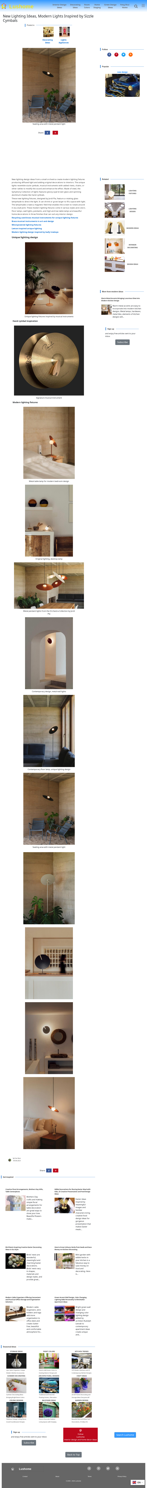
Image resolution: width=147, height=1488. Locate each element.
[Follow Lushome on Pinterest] (116, 55)
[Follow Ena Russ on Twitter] (124, 55)
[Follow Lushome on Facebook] (109, 55)
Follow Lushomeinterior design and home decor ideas (80, 1437)
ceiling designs (16, 1400)
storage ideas (16, 1351)
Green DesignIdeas (110, 6)
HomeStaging (97, 6)
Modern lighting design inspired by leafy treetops (35, 232)
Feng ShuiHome (124, 6)
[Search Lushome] (135, 5)
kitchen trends (82, 1351)
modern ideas (132, 228)
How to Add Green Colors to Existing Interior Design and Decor (48, 1373)
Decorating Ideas (47, 40)
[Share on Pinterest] (55, 133)
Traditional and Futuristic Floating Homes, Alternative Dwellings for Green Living (48, 1397)
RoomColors (87, 6)
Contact (25, 1476)
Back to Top (73, 1454)
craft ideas (82, 1376)
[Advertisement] (73, 157)
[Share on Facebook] (47, 133)
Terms (90, 1476)
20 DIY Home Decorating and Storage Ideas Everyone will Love (81, 1397)
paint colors (49, 1351)
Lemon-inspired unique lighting (27, 228)
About (57, 1476)
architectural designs (49, 1376)
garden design (81, 1400)
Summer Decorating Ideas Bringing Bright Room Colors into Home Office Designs (15, 1397)
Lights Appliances (64, 40)
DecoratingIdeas (75, 6)
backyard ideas (49, 1400)
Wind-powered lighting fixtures (26, 225)
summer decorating (16, 1376)
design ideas (132, 264)
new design (122, 72)
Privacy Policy (122, 1476)
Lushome (21, 5)
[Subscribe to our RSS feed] (131, 55)
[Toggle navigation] (143, 5)
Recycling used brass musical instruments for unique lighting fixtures (45, 217)
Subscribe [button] (122, 342)
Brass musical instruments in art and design (33, 221)
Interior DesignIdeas (59, 6)
